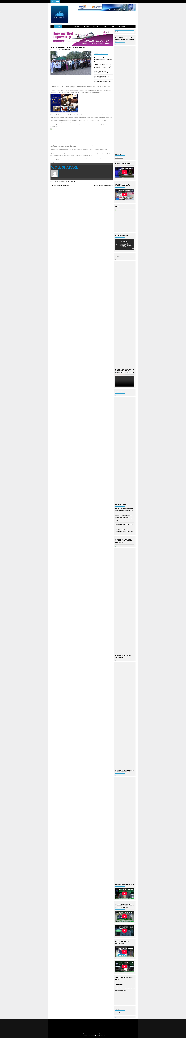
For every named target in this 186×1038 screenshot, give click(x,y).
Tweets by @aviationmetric (120, 1012)
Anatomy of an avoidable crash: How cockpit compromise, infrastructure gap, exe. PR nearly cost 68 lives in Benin (103, 66)
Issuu (121, 1003)
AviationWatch (118, 529)
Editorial (122, 26)
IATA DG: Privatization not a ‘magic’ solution (103, 185)
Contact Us (98, 1027)
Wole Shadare (66, 49)
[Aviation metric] (52, 26)
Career (86, 26)
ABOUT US (76, 1027)
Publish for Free (133, 1003)
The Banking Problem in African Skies (102, 81)
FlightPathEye (117, 515)
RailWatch (117, 524)
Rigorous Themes (102, 1035)
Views (66, 26)
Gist (113, 26)
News (58, 26)
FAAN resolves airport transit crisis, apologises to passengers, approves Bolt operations (103, 59)
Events (95, 26)
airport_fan (117, 508)
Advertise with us (120, 1027)
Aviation (57, 181)
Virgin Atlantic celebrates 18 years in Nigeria (59, 185)
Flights (105, 26)
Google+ (52, 162)
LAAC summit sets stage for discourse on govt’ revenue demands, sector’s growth (124, 531)
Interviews (76, 26)
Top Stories (64, 181)
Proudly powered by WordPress (86, 1035)
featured (73, 181)
